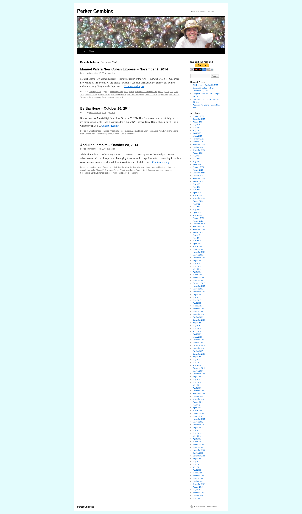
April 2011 (197, 470)
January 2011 (198, 478)
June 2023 (197, 187)
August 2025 (198, 121)
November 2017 (199, 286)
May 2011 (197, 467)
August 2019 (198, 232)
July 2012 (196, 430)
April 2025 (197, 133)
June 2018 (197, 266)
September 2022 (199, 198)
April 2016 (197, 334)
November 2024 (199, 144)
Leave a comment (115, 97)
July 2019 (196, 235)
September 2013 (199, 399)
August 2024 (198, 153)
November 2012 (199, 419)
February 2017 (198, 308)
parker (112, 73)
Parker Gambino (95, 10)
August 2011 (198, 458)
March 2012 (197, 441)
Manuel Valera (104, 94)
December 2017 (199, 283)
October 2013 (198, 396)
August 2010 (198, 487)
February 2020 (198, 218)
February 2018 (198, 277)
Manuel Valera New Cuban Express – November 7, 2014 (124, 69)
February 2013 (198, 413)
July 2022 (196, 204)
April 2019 (197, 243)
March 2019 (197, 246)
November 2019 (199, 226)
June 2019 (197, 237)
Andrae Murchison (159, 167)
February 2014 (198, 390)
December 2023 (199, 172)
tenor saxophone (105, 133)
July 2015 (196, 359)
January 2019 (198, 249)
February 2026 (198, 116)
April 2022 (197, 212)
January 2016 (198, 342)
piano (94, 133)
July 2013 (196, 404)
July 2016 (196, 325)
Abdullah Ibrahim (117, 167)
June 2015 (197, 362)
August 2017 (198, 294)
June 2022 (197, 206)
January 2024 (198, 170)
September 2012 (199, 424)
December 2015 (199, 345)
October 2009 (198, 495)
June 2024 (197, 158)
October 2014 (198, 371)
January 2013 (198, 416)
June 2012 (197, 433)
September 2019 (199, 229)
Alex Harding (130, 167)
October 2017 (198, 288)
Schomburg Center (88, 172)
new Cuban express (135, 94)
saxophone (166, 170)
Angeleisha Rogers (118, 130)
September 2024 (199, 150)
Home (83, 51)
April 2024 (197, 164)
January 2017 (198, 311)
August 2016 (198, 322)
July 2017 (196, 297)
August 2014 (198, 376)
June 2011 (197, 464)
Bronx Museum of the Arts (146, 91)
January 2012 (198, 447)
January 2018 (198, 280)
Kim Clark (167, 130)
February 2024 (198, 167)
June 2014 (197, 382)
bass (126, 91)
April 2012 (197, 438)
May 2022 (197, 209)
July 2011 (196, 461)
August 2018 (198, 260)
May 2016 (197, 331)
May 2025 (197, 130)
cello (93, 170)
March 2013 (197, 410)
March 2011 (197, 472)
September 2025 (199, 119)
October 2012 (198, 421)
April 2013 (197, 407)
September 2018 (199, 257)
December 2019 (199, 223)
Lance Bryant (136, 170)
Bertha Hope (137, 130)
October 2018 (198, 254)
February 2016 (198, 339)
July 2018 (196, 263)
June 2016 (197, 328)
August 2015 (198, 356)
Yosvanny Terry (86, 97)
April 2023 (197, 192)
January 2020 (198, 220)
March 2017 (197, 305)
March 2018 (197, 274)
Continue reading (134, 86)
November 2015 (199, 348)
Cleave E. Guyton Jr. (104, 170)
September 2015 (199, 354)
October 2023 (198, 175)
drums (160, 91)
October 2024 (198, 147)
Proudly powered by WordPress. (205, 506)
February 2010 (198, 492)
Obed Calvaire (151, 94)
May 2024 (197, 161)
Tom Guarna (174, 94)
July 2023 (196, 184)
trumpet (116, 133)
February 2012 (198, 444)
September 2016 (199, 320)
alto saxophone (116, 91)
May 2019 (197, 240)
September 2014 (199, 373)
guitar (166, 91)
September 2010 (199, 484)
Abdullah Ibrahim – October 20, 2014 (109, 144)
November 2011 (199, 450)
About (91, 51)
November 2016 (199, 314)
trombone (117, 172)
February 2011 (198, 475)
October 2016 (198, 317)
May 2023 (197, 189)
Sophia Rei (163, 94)
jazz (171, 91)
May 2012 (197, 436)
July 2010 (196, 489)
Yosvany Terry (100, 97)
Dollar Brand (119, 170)
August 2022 (198, 201)
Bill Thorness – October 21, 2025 (205, 85)
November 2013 (199, 393)
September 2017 (199, 291)
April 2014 (197, 387)
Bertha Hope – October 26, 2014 (105, 108)
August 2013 (198, 402)
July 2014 (196, 379)
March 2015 (197, 365)
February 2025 (198, 138)
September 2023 (199, 178)
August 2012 (198, 427)
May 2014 (197, 385)
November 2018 (199, 252)
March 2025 (197, 136)
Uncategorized (95, 91)
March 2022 (197, 215)
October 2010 (198, 481)
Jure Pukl (158, 130)
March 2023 (197, 195)
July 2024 (196, 155)
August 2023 (198, 181)
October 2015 (198, 351)
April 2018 (197, 271)
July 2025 (196, 124)
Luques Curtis (91, 94)
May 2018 (197, 269)
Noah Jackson (149, 170)
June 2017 (197, 300)
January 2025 (198, 141)
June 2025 (197, 127)
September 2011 (199, 455)
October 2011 (198, 453)
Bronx (131, 91)
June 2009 (197, 498)
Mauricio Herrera (118, 94)
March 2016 (197, 337)
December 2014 (199, 368)
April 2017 (197, 303)
